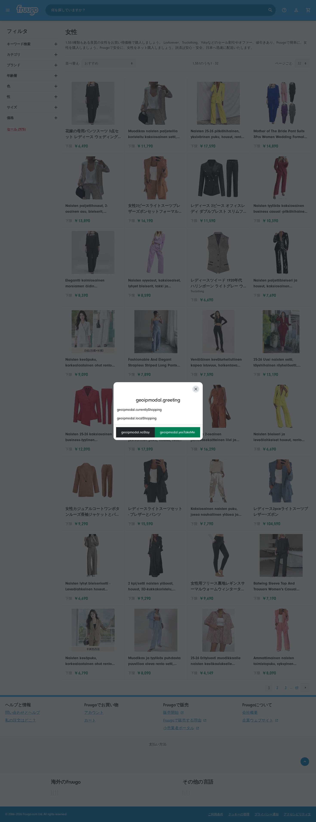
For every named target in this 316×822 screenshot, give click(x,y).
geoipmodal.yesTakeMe (177, 432)
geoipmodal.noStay (135, 432)
